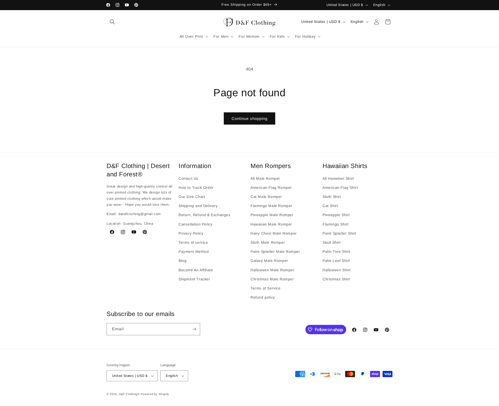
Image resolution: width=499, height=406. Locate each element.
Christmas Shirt (336, 279)
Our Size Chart (192, 197)
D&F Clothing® (129, 394)
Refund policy (263, 297)
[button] (112, 22)
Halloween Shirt (337, 270)
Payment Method (194, 251)
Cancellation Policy (195, 224)
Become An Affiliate (196, 270)
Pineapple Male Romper (272, 215)
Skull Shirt (332, 242)
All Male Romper (265, 178)
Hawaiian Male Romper (271, 224)
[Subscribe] (194, 329)
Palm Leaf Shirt (336, 261)
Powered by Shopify (155, 394)
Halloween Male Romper (272, 270)
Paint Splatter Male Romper (275, 251)
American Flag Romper (271, 187)
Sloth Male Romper (268, 242)
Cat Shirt (330, 206)
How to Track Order (196, 187)
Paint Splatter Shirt (339, 233)
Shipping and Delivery (198, 206)
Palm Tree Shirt (336, 251)
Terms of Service (266, 288)
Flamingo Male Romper (271, 206)
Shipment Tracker (194, 279)
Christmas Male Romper (272, 279)
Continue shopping (249, 118)
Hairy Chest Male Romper (274, 233)
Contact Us (188, 178)
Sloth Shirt (332, 197)
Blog (182, 261)
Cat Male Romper (266, 197)
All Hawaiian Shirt (338, 178)
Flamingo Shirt (336, 224)
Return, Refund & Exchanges (205, 215)
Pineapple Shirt (336, 215)
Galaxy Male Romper (269, 261)
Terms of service (193, 242)
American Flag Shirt (340, 187)
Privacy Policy (191, 233)
